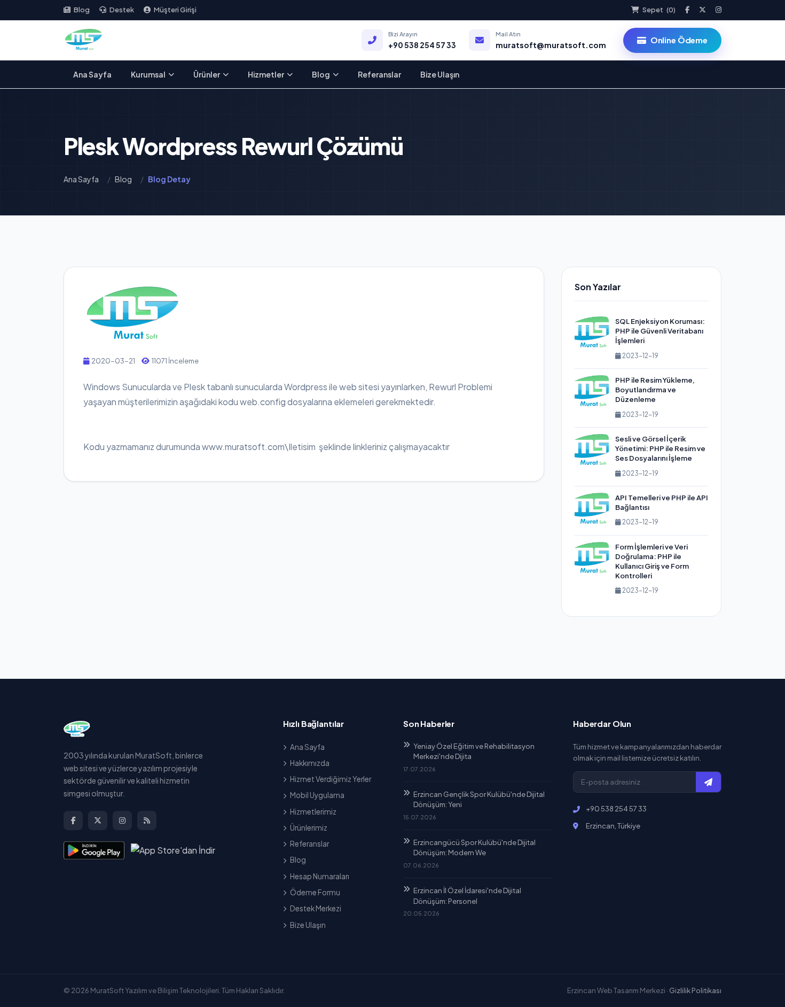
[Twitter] (702, 9)
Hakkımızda (309, 763)
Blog (82, 9)
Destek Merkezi (315, 908)
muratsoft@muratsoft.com (551, 45)
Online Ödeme (679, 40)
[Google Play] (94, 850)
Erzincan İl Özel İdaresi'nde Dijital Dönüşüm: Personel (467, 895)
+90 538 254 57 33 (422, 45)
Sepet (659, 9)
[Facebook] (687, 9)
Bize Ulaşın (439, 74)
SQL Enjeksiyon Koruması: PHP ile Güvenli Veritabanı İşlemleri (660, 331)
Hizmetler (266, 74)
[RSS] (146, 820)
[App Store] (173, 850)
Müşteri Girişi (175, 9)
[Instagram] (718, 9)
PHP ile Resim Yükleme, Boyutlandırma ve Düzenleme (655, 390)
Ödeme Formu (315, 892)
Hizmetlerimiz (313, 811)
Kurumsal (148, 74)
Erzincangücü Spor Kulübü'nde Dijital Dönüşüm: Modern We (474, 847)
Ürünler (206, 74)
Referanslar (379, 74)
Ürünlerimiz (308, 827)
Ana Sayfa (92, 74)
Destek (121, 9)
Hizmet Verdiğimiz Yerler (330, 779)
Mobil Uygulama (317, 795)
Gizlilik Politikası (695, 990)
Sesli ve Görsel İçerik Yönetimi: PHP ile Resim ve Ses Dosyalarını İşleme (660, 448)
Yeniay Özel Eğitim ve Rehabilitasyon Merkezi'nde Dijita (474, 751)
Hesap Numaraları (319, 876)
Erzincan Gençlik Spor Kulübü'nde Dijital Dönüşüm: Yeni (479, 799)
